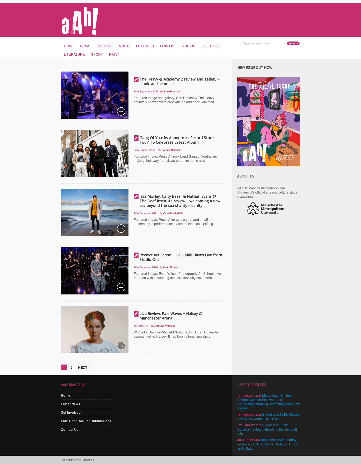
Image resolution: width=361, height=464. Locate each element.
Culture (105, 46)
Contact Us (70, 429)
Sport (97, 54)
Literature (74, 54)
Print (114, 54)
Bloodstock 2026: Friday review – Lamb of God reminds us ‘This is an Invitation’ (267, 444)
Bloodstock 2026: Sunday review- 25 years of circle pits (268, 416)
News (85, 46)
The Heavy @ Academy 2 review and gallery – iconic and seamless (180, 81)
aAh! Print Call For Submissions (86, 421)
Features (145, 46)
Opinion (167, 46)
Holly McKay (170, 267)
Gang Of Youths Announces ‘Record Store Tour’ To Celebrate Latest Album (177, 140)
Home (69, 46)
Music (124, 46)
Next (82, 367)
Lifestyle (211, 46)
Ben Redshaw (172, 91)
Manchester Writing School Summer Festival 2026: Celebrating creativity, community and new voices (268, 401)
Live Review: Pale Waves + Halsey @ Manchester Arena (171, 315)
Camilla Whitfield (171, 150)
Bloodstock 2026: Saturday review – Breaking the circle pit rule (267, 429)
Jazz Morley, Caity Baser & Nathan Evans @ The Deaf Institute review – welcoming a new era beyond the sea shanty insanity (180, 201)
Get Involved (71, 412)
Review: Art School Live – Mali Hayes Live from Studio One (181, 257)
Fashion (187, 46)
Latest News (70, 403)
